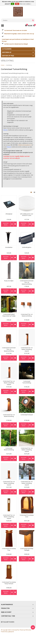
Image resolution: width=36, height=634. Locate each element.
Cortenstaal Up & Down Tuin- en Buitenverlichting (27, 282)
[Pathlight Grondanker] (9, 230)
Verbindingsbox (26, 247)
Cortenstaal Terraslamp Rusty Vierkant (9, 583)
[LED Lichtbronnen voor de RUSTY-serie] (27, 196)
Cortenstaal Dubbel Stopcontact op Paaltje (8, 315)
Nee (17, 4)
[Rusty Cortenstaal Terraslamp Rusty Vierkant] (9, 564)
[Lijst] (34, 192)
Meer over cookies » (25, 4)
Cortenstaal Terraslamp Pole (9, 549)
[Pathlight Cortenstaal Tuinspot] (27, 397)
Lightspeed (11, 631)
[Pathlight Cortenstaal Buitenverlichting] (9, 431)
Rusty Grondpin (8, 281)
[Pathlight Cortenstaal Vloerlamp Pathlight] (27, 531)
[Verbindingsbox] (27, 230)
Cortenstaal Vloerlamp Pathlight (26, 549)
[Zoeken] (33, 20)
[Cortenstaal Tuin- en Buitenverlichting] (27, 297)
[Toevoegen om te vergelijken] (12, 224)
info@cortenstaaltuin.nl (24, 145)
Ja (12, 4)
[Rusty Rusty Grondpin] (9, 263)
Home (2, 65)
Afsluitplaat (9, 214)
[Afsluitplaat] (9, 196)
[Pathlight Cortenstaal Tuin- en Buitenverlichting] (9, 397)
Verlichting (9, 65)
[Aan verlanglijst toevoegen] (15, 224)
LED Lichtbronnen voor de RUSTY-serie (26, 214)
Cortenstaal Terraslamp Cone (27, 516)
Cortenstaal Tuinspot (27, 415)
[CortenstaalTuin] (18, 11)
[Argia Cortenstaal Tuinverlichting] (27, 364)
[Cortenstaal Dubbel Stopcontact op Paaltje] (9, 297)
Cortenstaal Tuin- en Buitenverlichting (27, 315)
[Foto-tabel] (31, 192)
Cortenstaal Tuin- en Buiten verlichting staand (27, 349)
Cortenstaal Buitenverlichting (9, 449)
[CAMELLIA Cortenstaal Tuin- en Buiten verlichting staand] (9, 498)
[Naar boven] (33, 627)
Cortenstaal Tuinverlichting (26, 382)
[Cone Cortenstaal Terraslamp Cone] (27, 498)
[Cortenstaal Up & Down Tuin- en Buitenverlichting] (27, 263)
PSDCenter (28, 630)
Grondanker (8, 247)
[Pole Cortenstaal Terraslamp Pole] (9, 531)
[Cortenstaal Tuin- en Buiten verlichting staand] (27, 330)
